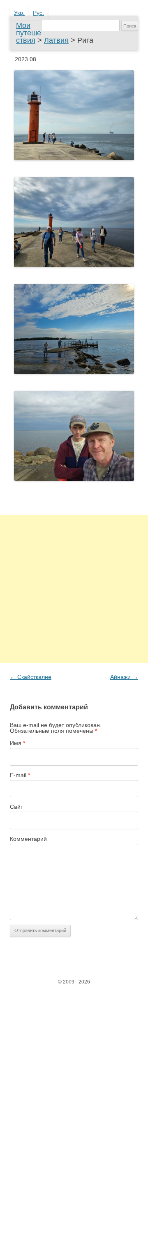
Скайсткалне (30, 677)
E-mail (20, 775)
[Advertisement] (74, 589)
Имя (17, 743)
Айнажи (124, 677)
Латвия (56, 40)
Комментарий (28, 838)
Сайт (16, 806)
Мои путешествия (28, 32)
